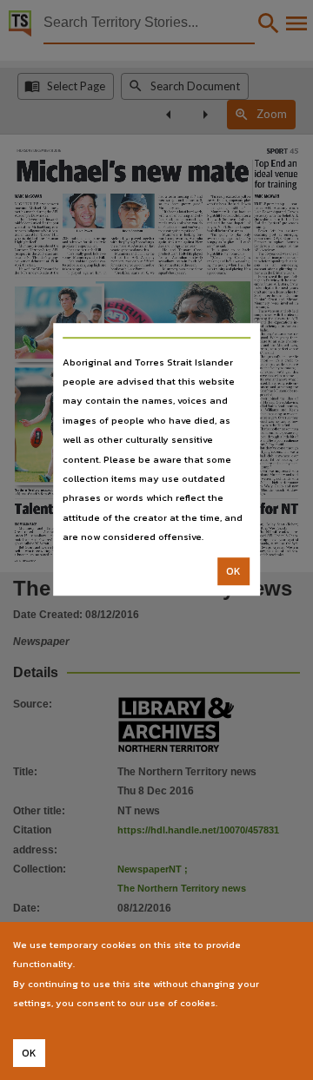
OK (233, 571)
